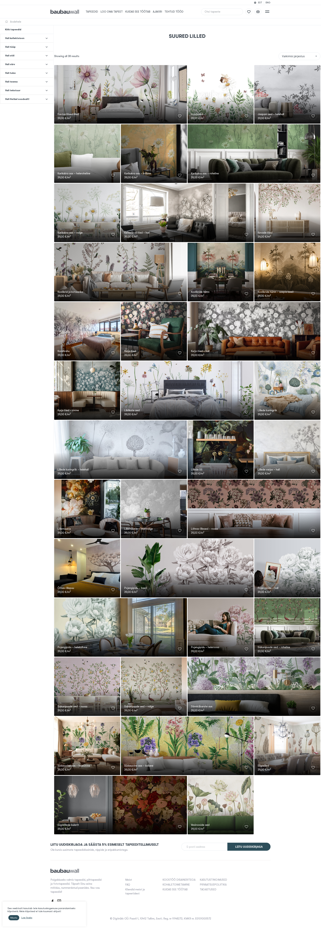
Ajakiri (157, 11)
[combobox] (299, 56)
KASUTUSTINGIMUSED (213, 879)
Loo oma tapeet (111, 11)
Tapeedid (92, 11)
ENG (268, 2)
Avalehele (15, 21)
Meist (128, 879)
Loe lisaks (26, 917)
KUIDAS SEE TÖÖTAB (137, 11)
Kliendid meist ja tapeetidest (135, 891)
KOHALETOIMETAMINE (176, 884)
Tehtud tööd (174, 11)
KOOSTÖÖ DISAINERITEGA (179, 879)
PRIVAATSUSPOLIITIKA (213, 884)
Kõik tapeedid (13, 29)
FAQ (127, 884)
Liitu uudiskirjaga (249, 847)
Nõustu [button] (13, 917)
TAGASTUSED (208, 889)
